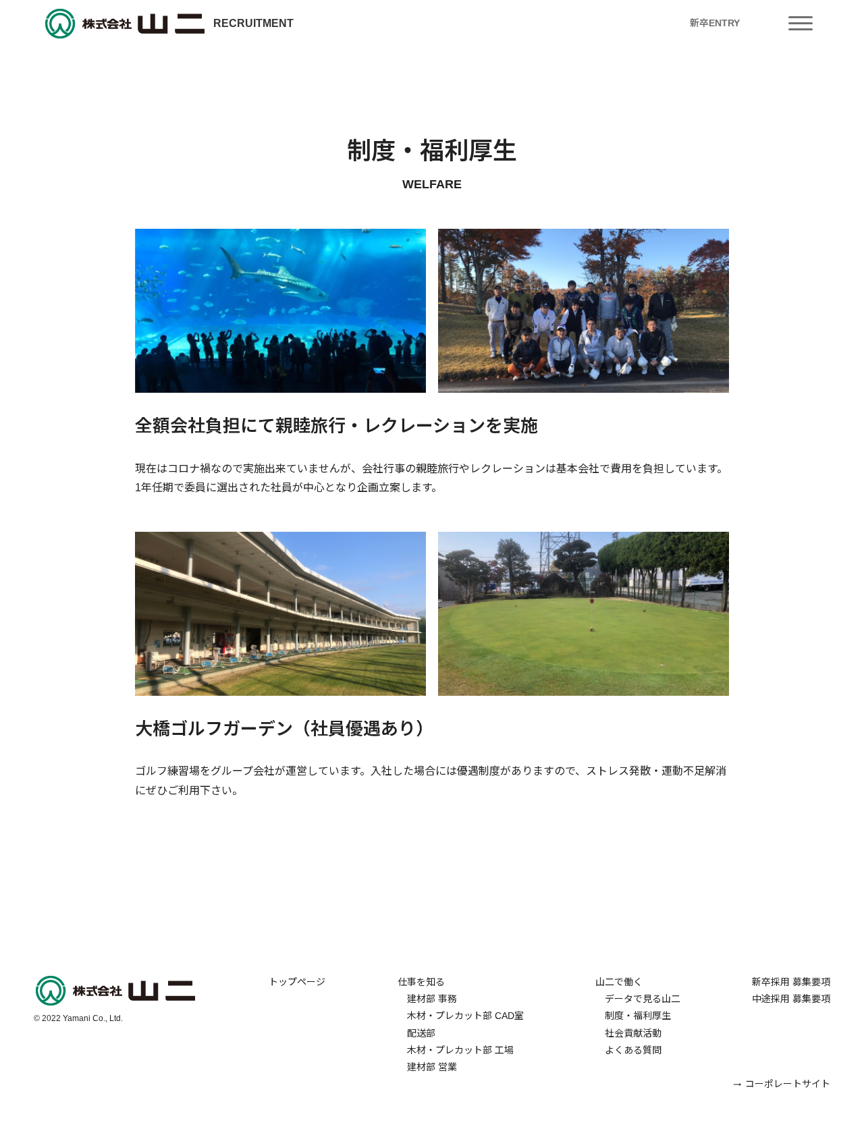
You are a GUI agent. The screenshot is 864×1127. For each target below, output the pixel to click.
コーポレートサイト (787, 1083)
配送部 (416, 1033)
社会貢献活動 (628, 1033)
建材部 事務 (427, 998)
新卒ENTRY (715, 23)
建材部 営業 (427, 1067)
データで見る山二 (637, 998)
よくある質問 (628, 1050)
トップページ (297, 982)
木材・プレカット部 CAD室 (461, 1015)
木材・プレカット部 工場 (456, 1050)
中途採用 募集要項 (791, 998)
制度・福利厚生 (633, 1015)
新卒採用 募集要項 (791, 982)
